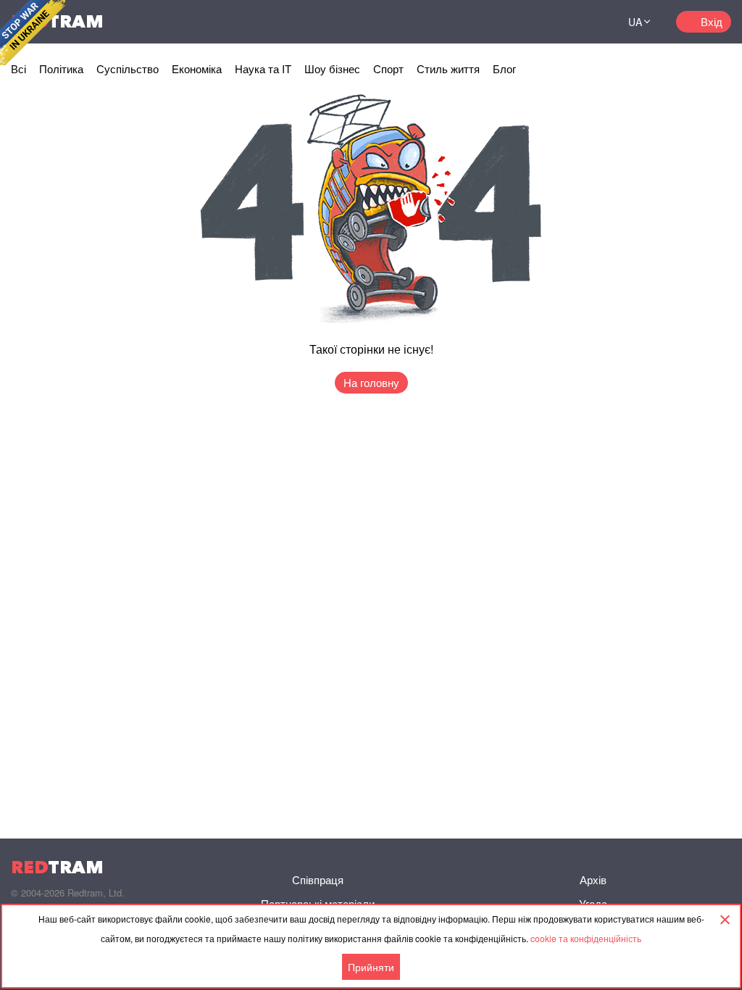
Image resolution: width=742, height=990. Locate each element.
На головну (371, 382)
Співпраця (317, 879)
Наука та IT (263, 68)
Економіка (197, 68)
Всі (18, 68)
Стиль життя (448, 68)
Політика (61, 68)
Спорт (388, 68)
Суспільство (127, 68)
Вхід (711, 21)
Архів (593, 879)
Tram (57, 867)
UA (635, 21)
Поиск (585, 22)
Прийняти (371, 967)
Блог (504, 68)
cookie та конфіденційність (585, 938)
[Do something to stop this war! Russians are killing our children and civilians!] (32, 32)
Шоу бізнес (332, 68)
